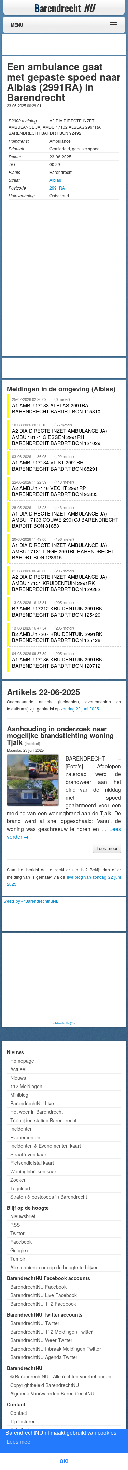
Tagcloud (20, 1188)
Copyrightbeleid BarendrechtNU (44, 1385)
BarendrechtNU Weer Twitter (41, 1340)
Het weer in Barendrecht (36, 1111)
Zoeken (18, 1179)
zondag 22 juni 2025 (80, 709)
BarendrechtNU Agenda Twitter (43, 1357)
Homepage (22, 1060)
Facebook (21, 1241)
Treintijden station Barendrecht (43, 1120)
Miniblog (19, 1094)
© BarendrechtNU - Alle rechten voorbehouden (60, 1376)
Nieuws (18, 1077)
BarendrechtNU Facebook (38, 1286)
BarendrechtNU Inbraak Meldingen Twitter (55, 1348)
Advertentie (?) (64, 1023)
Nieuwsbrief (22, 1216)
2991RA (57, 188)
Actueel (18, 1069)
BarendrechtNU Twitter (34, 1323)
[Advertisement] (70, 44)
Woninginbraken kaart (34, 1171)
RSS (15, 1224)
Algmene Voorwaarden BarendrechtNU (52, 1393)
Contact (18, 1412)
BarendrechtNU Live (32, 1103)
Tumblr (17, 1258)
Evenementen (25, 1137)
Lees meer (107, 848)
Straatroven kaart (29, 1154)
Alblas (55, 180)
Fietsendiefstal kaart (32, 1162)
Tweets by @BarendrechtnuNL (30, 901)
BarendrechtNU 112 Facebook (43, 1303)
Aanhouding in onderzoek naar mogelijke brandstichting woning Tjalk (60, 735)
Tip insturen (23, 1421)
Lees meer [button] (19, 1442)
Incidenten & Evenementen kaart (45, 1145)
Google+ (19, 1250)
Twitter (17, 1233)
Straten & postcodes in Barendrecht (48, 1196)
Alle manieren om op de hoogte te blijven (54, 1267)
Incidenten (21, 1128)
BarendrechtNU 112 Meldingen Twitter (51, 1331)
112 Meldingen (26, 1086)
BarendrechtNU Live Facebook (43, 1295)
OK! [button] (64, 1461)
